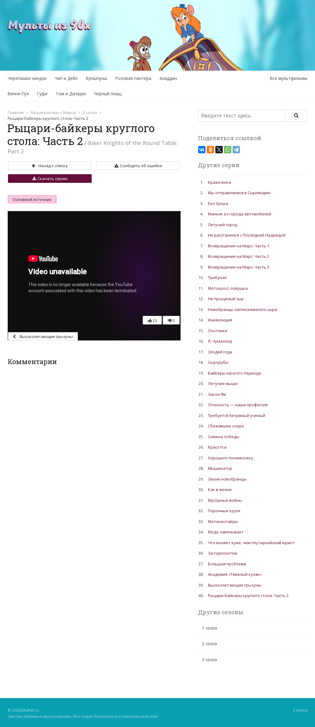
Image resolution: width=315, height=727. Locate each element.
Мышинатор (220, 468)
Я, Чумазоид (220, 341)
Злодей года (220, 352)
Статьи (300, 710)
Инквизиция (220, 320)
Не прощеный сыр (226, 298)
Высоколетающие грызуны (46, 336)
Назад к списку (53, 165)
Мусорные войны (225, 500)
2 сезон (90, 112)
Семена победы (223, 436)
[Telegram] (236, 149)
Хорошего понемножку (230, 458)
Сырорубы (218, 362)
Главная (16, 112)
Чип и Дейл (66, 78)
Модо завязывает (226, 532)
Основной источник (32, 199)
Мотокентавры (223, 521)
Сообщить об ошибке (141, 165)
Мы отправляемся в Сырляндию (239, 192)
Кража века (219, 182)
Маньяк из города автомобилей (239, 214)
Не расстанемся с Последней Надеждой (246, 235)
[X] (219, 149)
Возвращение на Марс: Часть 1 (238, 246)
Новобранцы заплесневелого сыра (242, 309)
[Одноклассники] (210, 149)
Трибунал (217, 277)
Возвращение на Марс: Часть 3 (238, 267)
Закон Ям (217, 394)
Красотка (217, 447)
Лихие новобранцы (227, 479)
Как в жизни (220, 489)
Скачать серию (53, 178)
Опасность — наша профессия (238, 404)
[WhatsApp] (227, 149)
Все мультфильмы (288, 78)
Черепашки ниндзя (27, 78)
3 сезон (209, 659)
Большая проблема (227, 564)
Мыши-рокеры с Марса (53, 112)
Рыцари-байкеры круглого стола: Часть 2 (248, 595)
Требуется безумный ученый (236, 415)
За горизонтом (222, 553)
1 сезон (209, 628)
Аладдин (168, 78)
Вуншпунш (96, 78)
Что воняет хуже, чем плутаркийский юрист (251, 542)
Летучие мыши (222, 383)
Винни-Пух (18, 93)
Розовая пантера (133, 78)
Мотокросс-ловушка (228, 288)
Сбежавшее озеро (226, 426)
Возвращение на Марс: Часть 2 (238, 256)
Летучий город (222, 224)
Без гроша (218, 203)
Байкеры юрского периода (234, 373)
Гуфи (42, 93)
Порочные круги (224, 510)
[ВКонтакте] (201, 149)
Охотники (217, 330)
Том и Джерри (71, 93)
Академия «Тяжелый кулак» (234, 574)
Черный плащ (108, 93)
